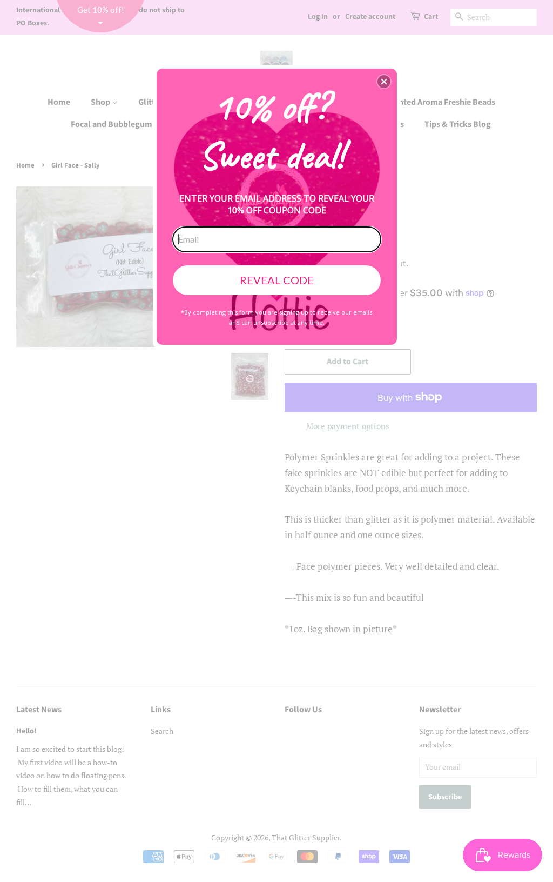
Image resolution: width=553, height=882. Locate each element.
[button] (383, 81)
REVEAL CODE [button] (277, 279)
